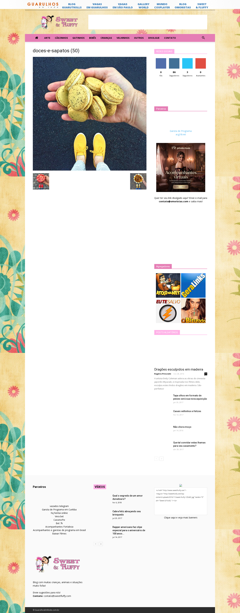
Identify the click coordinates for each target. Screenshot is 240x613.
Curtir (161, 59)
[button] (203, 38)
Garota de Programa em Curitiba (59, 509)
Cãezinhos (61, 37)
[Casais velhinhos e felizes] (162, 415)
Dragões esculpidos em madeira (178, 369)
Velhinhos (123, 37)
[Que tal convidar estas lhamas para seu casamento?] (162, 446)
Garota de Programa (181, 131)
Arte (47, 37)
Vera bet (59, 516)
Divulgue (154, 37)
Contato (170, 37)
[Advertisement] (147, 22)
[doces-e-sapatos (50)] (89, 169)
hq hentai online (59, 512)
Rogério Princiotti (162, 374)
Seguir (174, 59)
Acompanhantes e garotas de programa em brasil (59, 530)
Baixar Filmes (59, 533)
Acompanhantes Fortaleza (59, 526)
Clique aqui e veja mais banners (180, 517)
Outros (139, 37)
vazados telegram (59, 506)
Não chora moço (182, 427)
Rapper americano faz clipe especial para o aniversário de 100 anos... (128, 530)
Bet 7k (59, 523)
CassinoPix (59, 519)
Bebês (92, 37)
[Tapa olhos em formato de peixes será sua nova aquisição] (162, 399)
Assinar (200, 59)
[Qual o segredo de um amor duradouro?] (102, 499)
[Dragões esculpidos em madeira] (180, 352)
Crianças (106, 37)
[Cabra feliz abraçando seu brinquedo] (102, 515)
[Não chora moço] (162, 431)
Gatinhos (78, 37)
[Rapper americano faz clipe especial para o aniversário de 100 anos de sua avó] (102, 531)
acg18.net (181, 134)
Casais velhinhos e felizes (187, 411)
